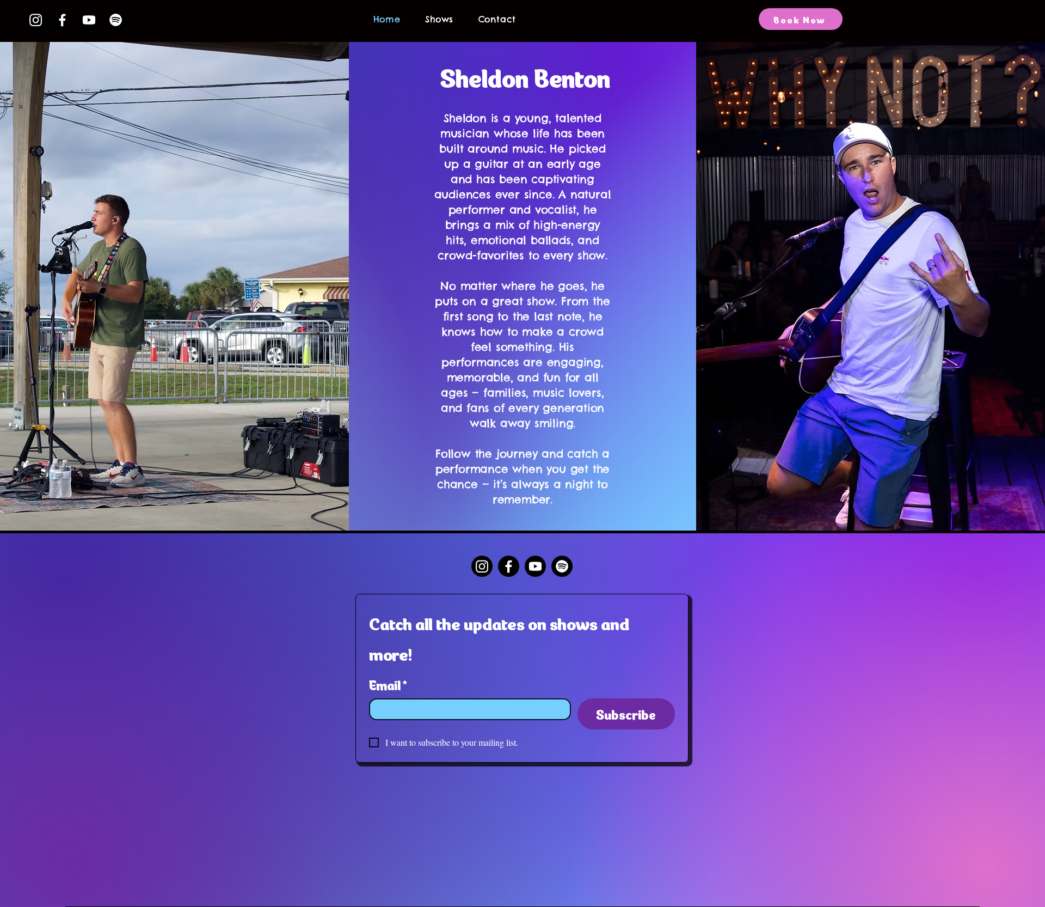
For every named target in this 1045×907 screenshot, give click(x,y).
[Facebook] (62, 20)
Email (388, 683)
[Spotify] (115, 20)
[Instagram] (35, 20)
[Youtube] (89, 20)
